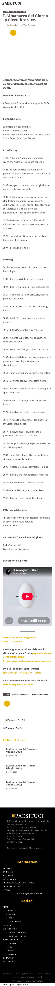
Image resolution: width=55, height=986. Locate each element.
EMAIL (38, 672)
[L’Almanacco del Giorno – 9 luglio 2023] (46, 753)
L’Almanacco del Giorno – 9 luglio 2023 (22, 750)
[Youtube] (35, 854)
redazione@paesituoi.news (29, 893)
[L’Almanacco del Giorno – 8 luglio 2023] (46, 770)
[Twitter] (27, 33)
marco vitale (37, 981)
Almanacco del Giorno (14, 12)
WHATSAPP (26, 672)
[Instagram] (25, 854)
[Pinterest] (34, 33)
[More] (49, 33)
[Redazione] (5, 25)
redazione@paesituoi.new (17, 684)
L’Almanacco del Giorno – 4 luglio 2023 (22, 783)
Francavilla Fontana (40, 694)
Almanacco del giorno (20, 694)
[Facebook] (20, 33)
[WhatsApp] (41, 33)
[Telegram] (30, 854)
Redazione (13, 25)
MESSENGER (10, 672)
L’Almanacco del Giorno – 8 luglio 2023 (22, 767)
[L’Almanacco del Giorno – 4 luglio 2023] (46, 786)
